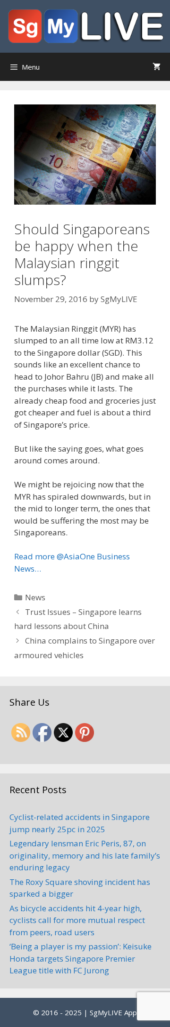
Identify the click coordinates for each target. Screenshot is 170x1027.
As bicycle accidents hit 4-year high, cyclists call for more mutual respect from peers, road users (77, 920)
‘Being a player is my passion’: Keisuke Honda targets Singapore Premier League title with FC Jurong (80, 958)
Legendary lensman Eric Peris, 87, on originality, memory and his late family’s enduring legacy (84, 855)
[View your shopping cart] (156, 67)
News (35, 597)
